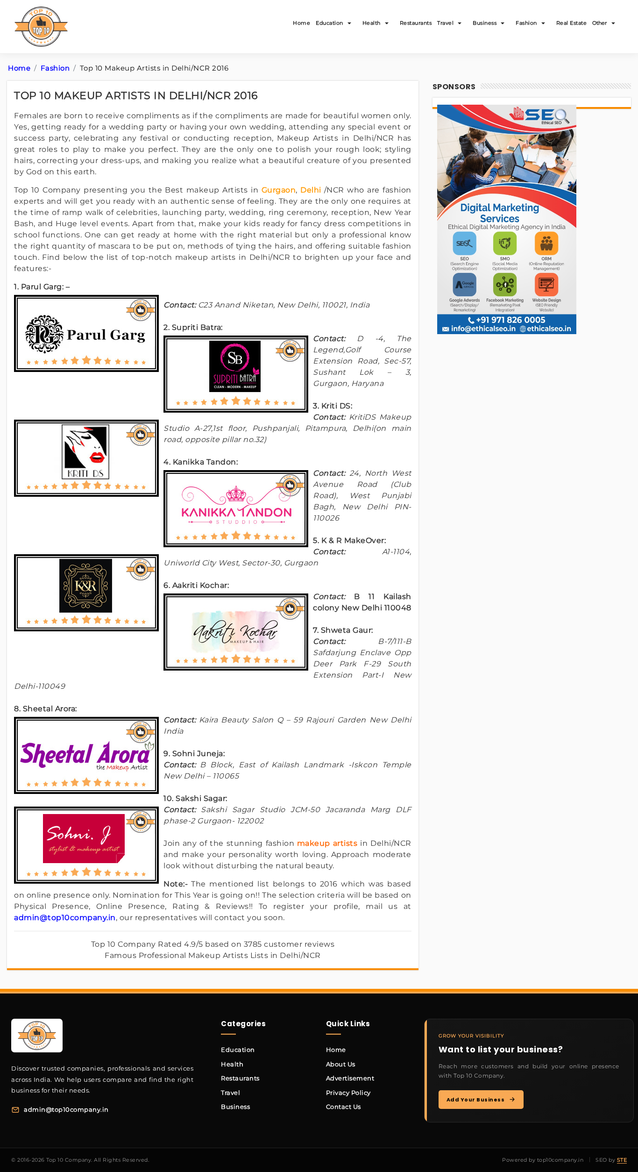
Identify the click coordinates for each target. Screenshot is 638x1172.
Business (484, 23)
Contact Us (343, 1106)
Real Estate (571, 23)
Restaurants (416, 23)
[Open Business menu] (502, 23)
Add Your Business (476, 1099)
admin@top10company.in (65, 917)
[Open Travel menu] (459, 23)
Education (329, 23)
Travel (445, 23)
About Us (340, 1064)
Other (599, 23)
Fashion (526, 23)
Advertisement (350, 1078)
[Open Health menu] (386, 23)
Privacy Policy (348, 1092)
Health (371, 23)
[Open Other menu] (613, 23)
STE (622, 1160)
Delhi (310, 190)
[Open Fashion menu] (543, 23)
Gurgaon (279, 190)
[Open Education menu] (349, 23)
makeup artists (327, 843)
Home (301, 23)
